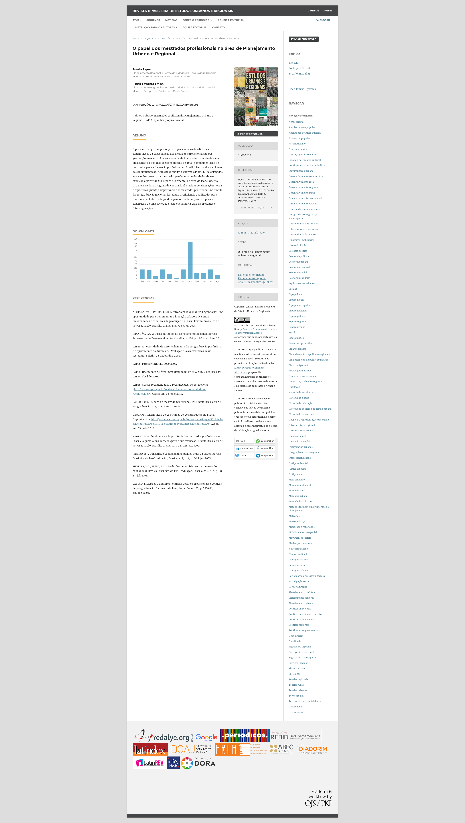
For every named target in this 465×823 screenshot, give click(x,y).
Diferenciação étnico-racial (303, 229)
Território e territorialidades (305, 701)
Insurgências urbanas (301, 446)
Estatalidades (296, 337)
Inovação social (297, 436)
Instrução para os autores (155, 27)
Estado (292, 332)
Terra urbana (296, 695)
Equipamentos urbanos (302, 283)
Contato (218, 27)
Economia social (298, 272)
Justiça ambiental (298, 463)
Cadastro (313, 10)
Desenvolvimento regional (303, 187)
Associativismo (297, 143)
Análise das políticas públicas (255, 282)
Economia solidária (299, 277)
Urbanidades (296, 706)
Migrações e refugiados (302, 526)
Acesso (328, 10)
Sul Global (294, 673)
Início (136, 38)
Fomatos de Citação (252, 207)
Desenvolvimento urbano (303, 203)
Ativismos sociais (299, 149)
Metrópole (295, 516)
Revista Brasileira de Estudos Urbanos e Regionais (183, 11)
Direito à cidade (297, 245)
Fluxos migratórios (299, 365)
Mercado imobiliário (300, 501)
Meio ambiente (297, 479)
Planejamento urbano (251, 274)
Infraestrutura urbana (301, 430)
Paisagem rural (297, 565)
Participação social (299, 581)
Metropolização (297, 521)
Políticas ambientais (300, 608)
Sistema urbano (297, 668)
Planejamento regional (252, 278)
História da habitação (301, 403)
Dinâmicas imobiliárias (301, 240)
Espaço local (295, 294)
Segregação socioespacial (303, 657)
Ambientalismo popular (302, 127)
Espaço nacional (298, 310)
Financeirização (297, 348)
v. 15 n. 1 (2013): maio (170, 38)
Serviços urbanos (298, 663)
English (293, 62)
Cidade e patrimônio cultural (305, 160)
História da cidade (299, 397)
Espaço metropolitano (301, 305)
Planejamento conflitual (302, 592)
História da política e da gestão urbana (310, 408)
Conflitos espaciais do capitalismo (307, 165)
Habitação (294, 387)
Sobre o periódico (196, 20)
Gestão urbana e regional (303, 376)
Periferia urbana (298, 586)
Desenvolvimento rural (302, 192)
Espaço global (296, 299)
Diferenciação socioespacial (304, 223)
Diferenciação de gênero (302, 234)
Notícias (171, 20)
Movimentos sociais (300, 537)
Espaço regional (297, 321)
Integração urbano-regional (304, 452)
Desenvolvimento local (302, 181)
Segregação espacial (300, 646)
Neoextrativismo (298, 548)
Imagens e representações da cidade (309, 419)
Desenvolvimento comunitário (306, 176)
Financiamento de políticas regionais (309, 354)
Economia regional (299, 267)
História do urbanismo (301, 414)
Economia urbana (298, 261)
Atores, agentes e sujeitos (303, 154)
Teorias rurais (296, 684)
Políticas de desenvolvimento (305, 614)
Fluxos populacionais (301, 370)
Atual (137, 20)
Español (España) (299, 73)
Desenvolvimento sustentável (305, 198)
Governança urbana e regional (305, 381)
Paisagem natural (298, 559)
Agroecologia (296, 121)
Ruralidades (295, 641)
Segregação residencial (301, 652)
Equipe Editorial (195, 27)
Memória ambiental (300, 485)
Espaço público (297, 316)
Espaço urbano (297, 327)
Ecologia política (298, 250)
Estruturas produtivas (301, 343)
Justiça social (296, 474)
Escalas (293, 288)
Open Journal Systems (302, 89)
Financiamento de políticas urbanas (308, 359)
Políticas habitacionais (301, 619)
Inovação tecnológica (300, 441)
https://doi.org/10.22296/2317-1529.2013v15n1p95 (168, 104)
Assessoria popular (299, 138)
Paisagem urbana (298, 570)
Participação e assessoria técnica (307, 575)
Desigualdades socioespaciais (305, 209)
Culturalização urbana (301, 170)
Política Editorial (231, 20)
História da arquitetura (302, 392)
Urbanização (296, 712)
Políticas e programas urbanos (306, 630)
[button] (244, 441)
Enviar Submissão (303, 39)
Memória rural (297, 490)
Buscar (324, 20)
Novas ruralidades (299, 554)
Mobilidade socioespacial (303, 532)
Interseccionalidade (300, 457)
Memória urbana (298, 496)
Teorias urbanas (298, 690)
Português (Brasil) (300, 68)
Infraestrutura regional (302, 425)
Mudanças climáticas (300, 543)
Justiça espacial (297, 468)
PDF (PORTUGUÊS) (251, 133)
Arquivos (153, 20)
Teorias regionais (298, 679)
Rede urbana (296, 635)
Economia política (299, 256)
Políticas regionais (299, 624)
